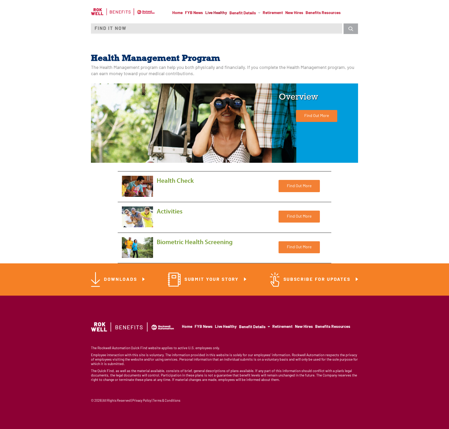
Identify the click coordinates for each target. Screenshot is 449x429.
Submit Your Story (212, 279)
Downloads (121, 279)
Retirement (273, 13)
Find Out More (316, 116)
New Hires (294, 13)
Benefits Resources (323, 13)
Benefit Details (242, 13)
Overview (298, 97)
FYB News (194, 13)
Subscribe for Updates (317, 279)
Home (177, 13)
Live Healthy (216, 13)
